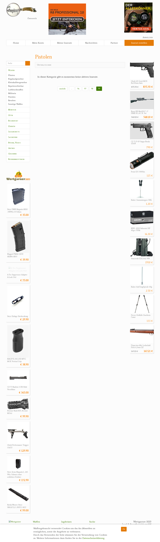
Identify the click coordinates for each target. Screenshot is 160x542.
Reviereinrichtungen (16, 159)
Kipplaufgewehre (16, 79)
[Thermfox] (138, 17)
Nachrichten (91, 42)
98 (92, 88)
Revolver (12, 100)
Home (16, 42)
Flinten (11, 75)
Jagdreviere (12, 137)
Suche (92, 521)
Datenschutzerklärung (93, 538)
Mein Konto (38, 42)
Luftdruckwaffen (15, 89)
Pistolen (12, 97)
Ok (124, 529)
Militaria (12, 93)
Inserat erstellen (139, 42)
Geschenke (12, 153)
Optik (10, 115)
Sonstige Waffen (15, 104)
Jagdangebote (14, 131)
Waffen (11, 70)
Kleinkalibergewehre (17, 82)
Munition (12, 109)
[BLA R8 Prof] (67, 19)
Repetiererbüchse (16, 86)
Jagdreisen (66, 521)
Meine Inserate (64, 42)
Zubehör (11, 126)
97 (85, 88)
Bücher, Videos (14, 142)
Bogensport (13, 120)
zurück (62, 88)
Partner (114, 42)
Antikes (11, 148)
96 (78, 88)
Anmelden (148, 37)
